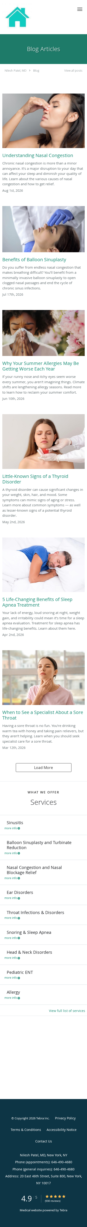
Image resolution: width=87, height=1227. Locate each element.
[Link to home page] (21, 17)
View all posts (73, 71)
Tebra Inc (42, 1118)
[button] (79, 9)
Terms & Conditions (26, 1129)
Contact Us (43, 1141)
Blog (36, 70)
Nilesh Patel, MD (15, 70)
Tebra (63, 1210)
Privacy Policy (65, 1118)
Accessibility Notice (62, 1129)
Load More (43, 767)
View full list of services (67, 1010)
